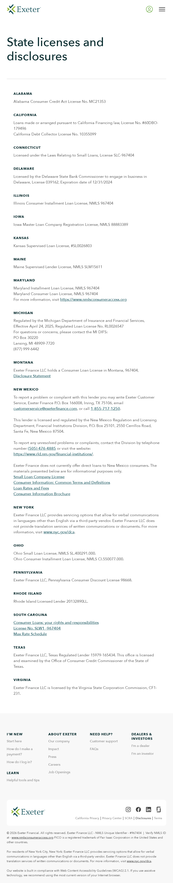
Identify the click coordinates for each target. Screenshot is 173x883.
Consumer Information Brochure (42, 494)
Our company (59, 741)
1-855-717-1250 (105, 408)
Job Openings (59, 772)
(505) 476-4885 (42, 448)
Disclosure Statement (32, 376)
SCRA (128, 818)
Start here (14, 741)
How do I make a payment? (20, 752)
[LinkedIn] (148, 809)
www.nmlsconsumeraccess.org (32, 838)
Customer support (104, 741)
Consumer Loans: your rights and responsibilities (56, 622)
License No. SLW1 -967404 (37, 628)
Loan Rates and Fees (31, 488)
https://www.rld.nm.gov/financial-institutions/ (53, 454)
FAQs (94, 749)
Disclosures (143, 818)
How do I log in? (19, 762)
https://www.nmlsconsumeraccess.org (93, 299)
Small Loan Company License (39, 477)
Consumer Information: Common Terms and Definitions (62, 482)
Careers (54, 764)
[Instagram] (128, 809)
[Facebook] (138, 809)
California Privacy (87, 818)
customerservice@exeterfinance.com (45, 408)
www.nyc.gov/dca (58, 532)
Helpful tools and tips (23, 780)
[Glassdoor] (158, 809)
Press (52, 757)
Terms (158, 818)
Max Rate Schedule (30, 634)
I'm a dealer (140, 746)
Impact (53, 749)
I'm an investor (142, 753)
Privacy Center (112, 818)
